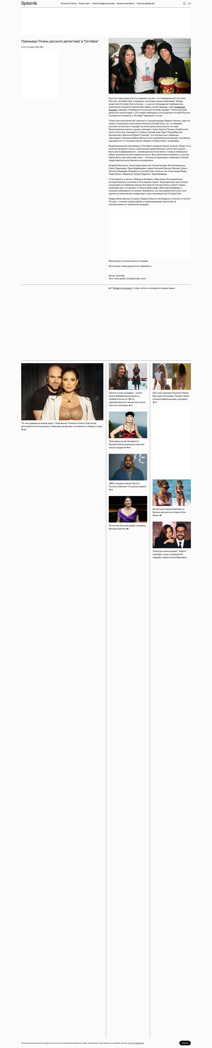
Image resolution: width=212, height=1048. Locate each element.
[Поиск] (184, 3)
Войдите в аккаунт (122, 288)
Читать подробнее (136, 1043)
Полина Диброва (145, 3)
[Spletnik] (29, 3)
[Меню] (189, 3)
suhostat (120, 275)
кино (143, 278)
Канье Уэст (84, 3)
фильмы (113, 109)
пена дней (119, 278)
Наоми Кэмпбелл (125, 3)
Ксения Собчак (69, 3)
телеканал (179, 107)
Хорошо (185, 1043)
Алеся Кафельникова (103, 3)
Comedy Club (133, 278)
